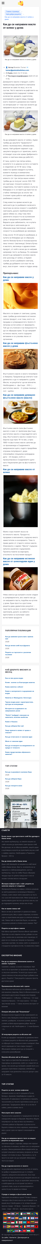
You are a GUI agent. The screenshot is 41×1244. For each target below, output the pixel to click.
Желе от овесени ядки (14, 741)
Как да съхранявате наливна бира (18, 772)
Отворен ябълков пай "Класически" (16, 1012)
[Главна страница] (20, 3)
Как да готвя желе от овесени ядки (18, 737)
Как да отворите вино (13, 786)
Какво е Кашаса (11, 722)
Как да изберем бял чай (14, 726)
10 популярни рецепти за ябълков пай (16, 1034)
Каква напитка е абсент (14, 687)
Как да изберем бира (13, 779)
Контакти (13, 1237)
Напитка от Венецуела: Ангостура (18, 698)
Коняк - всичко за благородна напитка (20, 682)
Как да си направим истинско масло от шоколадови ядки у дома (19, 561)
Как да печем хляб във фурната (17, 645)
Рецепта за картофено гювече (13, 928)
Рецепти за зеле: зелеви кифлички (15, 1090)
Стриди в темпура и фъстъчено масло (16, 1194)
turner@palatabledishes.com (17, 70)
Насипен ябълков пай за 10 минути (15, 1057)
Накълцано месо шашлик (11, 1113)
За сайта (5, 1237)
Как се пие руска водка (14, 678)
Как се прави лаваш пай (11, 908)
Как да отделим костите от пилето (15, 1166)
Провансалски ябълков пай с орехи (16, 986)
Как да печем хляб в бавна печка (14, 861)
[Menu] (3, 3)
